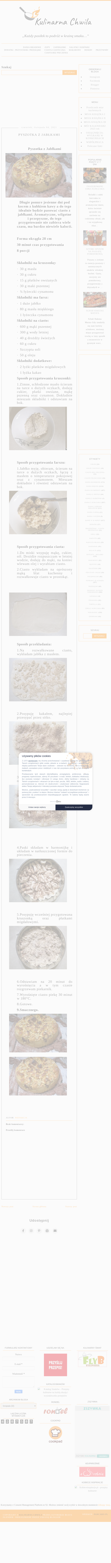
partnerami (32, 761)
